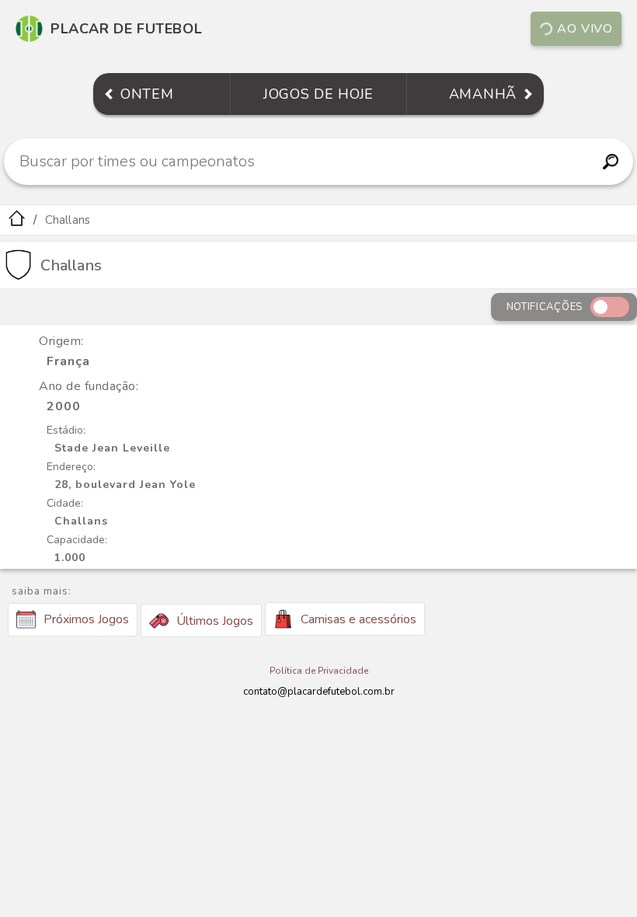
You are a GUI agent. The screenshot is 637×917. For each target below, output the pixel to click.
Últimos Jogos (214, 620)
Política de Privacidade (319, 670)
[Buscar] (610, 161)
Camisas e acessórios (358, 619)
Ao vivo (585, 28)
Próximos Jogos (86, 619)
